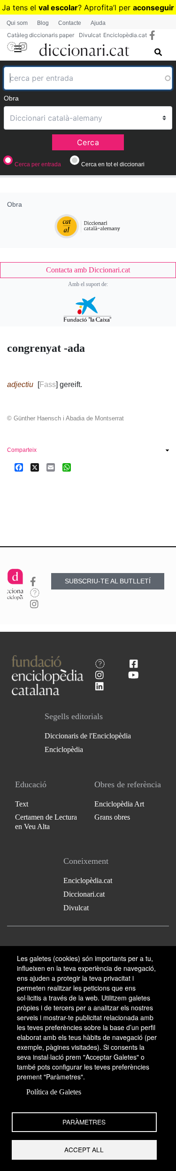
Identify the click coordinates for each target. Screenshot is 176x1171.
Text (21, 804)
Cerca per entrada (38, 164)
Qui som (17, 23)
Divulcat (90, 35)
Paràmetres (84, 1121)
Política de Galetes (53, 1092)
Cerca (88, 142)
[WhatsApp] (66, 467)
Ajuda (98, 23)
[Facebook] (19, 467)
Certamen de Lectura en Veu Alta (46, 821)
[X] (35, 467)
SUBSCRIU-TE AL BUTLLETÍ (108, 581)
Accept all (84, 1149)
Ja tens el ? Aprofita (57, 7)
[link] (88, 270)
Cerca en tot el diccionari (113, 164)
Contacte (69, 23)
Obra (11, 98)
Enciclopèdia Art (119, 804)
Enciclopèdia (64, 749)
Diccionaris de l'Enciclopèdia (88, 736)
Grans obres (112, 817)
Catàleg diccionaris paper (40, 35)
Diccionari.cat (84, 894)
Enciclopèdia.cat (125, 35)
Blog (43, 23)
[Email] (50, 467)
